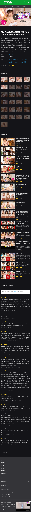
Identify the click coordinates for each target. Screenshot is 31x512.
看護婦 (25, 61)
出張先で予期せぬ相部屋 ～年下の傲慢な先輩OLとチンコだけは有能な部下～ (22, 140)
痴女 (18, 59)
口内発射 (17, 62)
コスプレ (11, 61)
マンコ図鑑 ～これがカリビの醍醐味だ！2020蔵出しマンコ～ (23, 243)
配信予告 (3, 470)
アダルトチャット (5, 496)
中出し (25, 59)
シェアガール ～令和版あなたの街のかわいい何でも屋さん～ (22, 158)
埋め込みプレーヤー (7, 452)
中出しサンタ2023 (20, 166)
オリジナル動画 (12, 59)
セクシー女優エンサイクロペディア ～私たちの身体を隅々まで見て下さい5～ (22, 213)
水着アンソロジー (20, 253)
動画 (12, 6)
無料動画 (3, 468)
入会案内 (24, 6)
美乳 (22, 59)
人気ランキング (4, 473)
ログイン (16, 291)
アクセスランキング (5, 489)
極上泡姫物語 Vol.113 (21, 184)
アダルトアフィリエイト (6, 492)
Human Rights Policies (6, 506)
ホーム (6, 6)
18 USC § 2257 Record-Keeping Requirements (11, 504)
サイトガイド (4, 481)
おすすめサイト (4, 485)
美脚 (22, 62)
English (2, 509)
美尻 (25, 62)
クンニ (21, 61)
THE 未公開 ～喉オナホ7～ (22, 147)
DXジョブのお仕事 (5, 494)
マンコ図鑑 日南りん (20, 202)
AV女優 (17, 6)
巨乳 (15, 61)
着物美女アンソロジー (21, 271)
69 (18, 61)
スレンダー (11, 62)
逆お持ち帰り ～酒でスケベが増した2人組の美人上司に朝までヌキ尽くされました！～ (23, 176)
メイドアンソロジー (20, 262)
